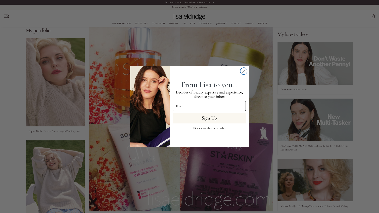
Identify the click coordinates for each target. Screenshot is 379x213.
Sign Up (209, 118)
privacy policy (219, 128)
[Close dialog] (243, 71)
